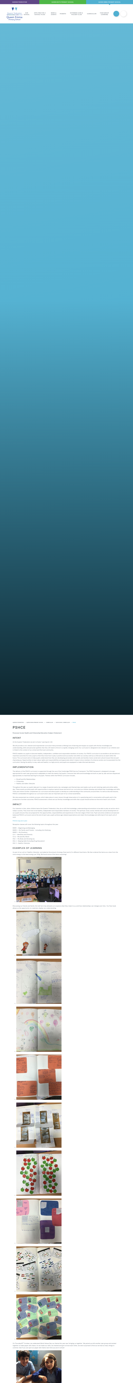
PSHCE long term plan (20, 821)
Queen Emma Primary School (34, 722)
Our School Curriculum (63, 722)
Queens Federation (18, 722)
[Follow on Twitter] (116, 14)
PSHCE (74, 722)
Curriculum (49, 722)
